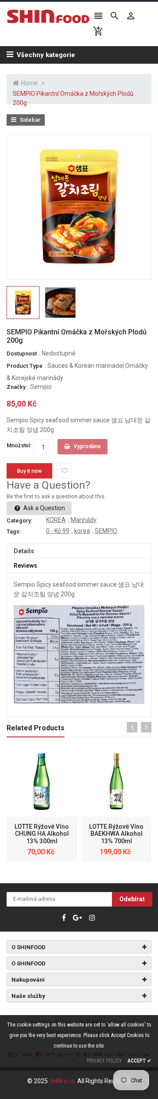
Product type (25, 366)
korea (82, 530)
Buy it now (29, 471)
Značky (16, 387)
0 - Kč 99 (57, 530)
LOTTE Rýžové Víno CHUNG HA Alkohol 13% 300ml (41, 834)
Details (24, 551)
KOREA (56, 519)
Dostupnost (22, 353)
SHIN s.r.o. (63, 1080)
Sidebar (29, 119)
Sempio (41, 386)
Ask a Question (43, 507)
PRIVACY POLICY (104, 1061)
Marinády (84, 519)
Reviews (25, 565)
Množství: (19, 445)
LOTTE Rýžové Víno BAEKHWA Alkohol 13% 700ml (116, 834)
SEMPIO (106, 530)
